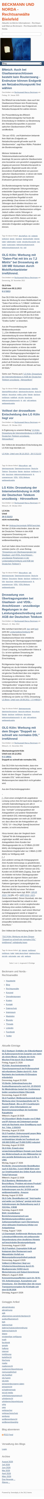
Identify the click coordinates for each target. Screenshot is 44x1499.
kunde (19, 242)
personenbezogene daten (13, 1384)
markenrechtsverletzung (12, 1369)
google (5, 1345)
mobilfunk (13, 397)
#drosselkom (23, 465)
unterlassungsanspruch (12, 1396)
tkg (21, 248)
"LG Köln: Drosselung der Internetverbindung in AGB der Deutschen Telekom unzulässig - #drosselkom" (22, 377)
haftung (5, 1348)
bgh (3, 1322)
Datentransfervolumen (22, 468)
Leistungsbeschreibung (20, 632)
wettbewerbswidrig (8, 403)
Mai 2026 (6, 1471)
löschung (6, 1360)
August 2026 (7, 1462)
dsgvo (4, 1334)
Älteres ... (6, 1482)
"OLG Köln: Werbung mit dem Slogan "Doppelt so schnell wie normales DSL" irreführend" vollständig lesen (19, 940)
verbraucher (7, 1410)
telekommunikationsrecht (25, 245)
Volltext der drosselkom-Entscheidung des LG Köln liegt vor (21, 414)
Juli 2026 (6, 1465)
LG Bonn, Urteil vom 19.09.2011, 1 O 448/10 (21, 700)
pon (38, 242)
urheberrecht (7, 1399)
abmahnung (7, 1310)
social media (7, 1393)
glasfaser (19, 239)
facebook (6, 1342)
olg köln (21, 397)
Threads (9, 1024)
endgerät (34, 236)
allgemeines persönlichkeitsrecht (16, 1316)
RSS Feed (8, 1435)
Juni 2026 (6, 1468)
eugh (4, 1340)
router (4, 245)
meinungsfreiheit (9, 1372)
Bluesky (9, 1020)
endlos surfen (22, 394)
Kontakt (9, 1004)
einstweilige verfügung (12, 1337)
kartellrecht (6, 1357)
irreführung (5, 397)
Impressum (11, 1012)
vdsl (24, 248)
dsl (29, 236)
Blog (8, 985)
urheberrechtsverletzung (12, 1401)
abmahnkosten (8, 1307)
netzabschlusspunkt (29, 242)
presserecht (7, 1387)
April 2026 (6, 1473)
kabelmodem (11, 242)
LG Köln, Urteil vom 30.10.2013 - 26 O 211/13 (21, 454)
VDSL (16, 477)
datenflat (35, 389)
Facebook (10, 1032)
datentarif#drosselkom (10, 392)
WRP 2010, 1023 (27, 895)
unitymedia (12, 956)
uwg (18, 956)
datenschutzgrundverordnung (14, 1328)
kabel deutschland (21, 953)
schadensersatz (9, 1390)
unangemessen (7, 477)
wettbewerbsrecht (9, 1419)
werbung (28, 956)
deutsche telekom (24, 711)
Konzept (9, 993)
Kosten (9, 1000)
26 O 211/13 (7, 517)
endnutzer (5, 239)
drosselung (12, 394)
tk (21, 400)
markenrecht (7, 1366)
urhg (4, 1404)
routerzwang (11, 245)
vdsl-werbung (31, 400)
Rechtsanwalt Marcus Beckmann (26, 92)
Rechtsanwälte (12, 989)
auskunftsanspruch (10, 1319)
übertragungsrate (25, 389)
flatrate (30, 394)
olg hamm (6, 1378)
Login (4, 1449)
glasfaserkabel (28, 239)
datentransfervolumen (26, 392)
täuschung (28, 397)
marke (4, 1363)
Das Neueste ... (8, 1479)
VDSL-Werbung (24, 477)
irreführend (31, 950)
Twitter (9, 1036)
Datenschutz (11, 1008)
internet (36, 239)
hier (28, 629)
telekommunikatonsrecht (10, 248)
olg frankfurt (7, 1375)
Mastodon (10, 1016)
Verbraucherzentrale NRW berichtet (24, 525)
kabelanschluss (34, 953)
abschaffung (23, 236)
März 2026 (6, 1476)
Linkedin (9, 1028)
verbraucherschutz (10, 1413)
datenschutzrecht (9, 1331)
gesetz (12, 239)
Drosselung (13, 471)
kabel (4, 242)
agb (30, 465)
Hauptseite (10, 981)
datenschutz (7, 1325)
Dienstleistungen (13, 997)
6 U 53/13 (6, 291)
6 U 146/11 (6, 757)
